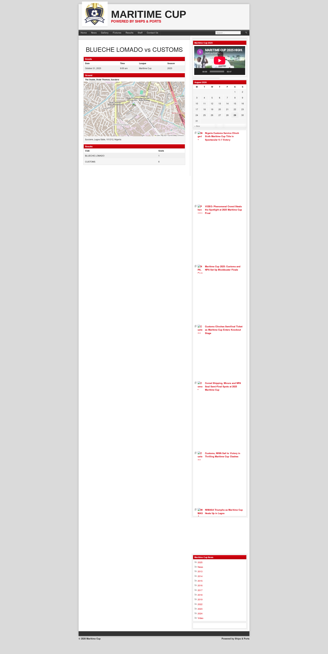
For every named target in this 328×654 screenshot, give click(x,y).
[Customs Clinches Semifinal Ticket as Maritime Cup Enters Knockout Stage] (200, 353)
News (94, 32)
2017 (200, 590)
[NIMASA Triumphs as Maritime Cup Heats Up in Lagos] (200, 531)
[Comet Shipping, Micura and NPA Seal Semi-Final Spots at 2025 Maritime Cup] (200, 416)
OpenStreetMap (172, 135)
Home (84, 32)
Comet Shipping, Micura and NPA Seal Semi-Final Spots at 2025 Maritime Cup (223, 386)
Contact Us (152, 32)
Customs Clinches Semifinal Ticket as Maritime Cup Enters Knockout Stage (223, 330)
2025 (200, 562)
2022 (200, 604)
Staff (140, 32)
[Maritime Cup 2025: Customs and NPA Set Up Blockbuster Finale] (200, 295)
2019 (200, 599)
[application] (219, 60)
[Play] (198, 71)
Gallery (104, 32)
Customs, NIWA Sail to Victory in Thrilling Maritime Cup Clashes (222, 455)
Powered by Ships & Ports (235, 638)
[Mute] (235, 71)
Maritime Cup (148, 14)
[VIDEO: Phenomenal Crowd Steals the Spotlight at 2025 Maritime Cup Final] (200, 235)
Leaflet (158, 135)
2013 (200, 571)
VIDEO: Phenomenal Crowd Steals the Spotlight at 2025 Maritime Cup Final (223, 210)
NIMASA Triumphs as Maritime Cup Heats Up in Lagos (224, 511)
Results (129, 32)
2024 (200, 613)
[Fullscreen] (240, 71)
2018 (200, 594)
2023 (200, 608)
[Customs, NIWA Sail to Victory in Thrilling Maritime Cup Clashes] (200, 480)
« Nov (197, 126)
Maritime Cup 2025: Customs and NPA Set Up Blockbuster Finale (222, 268)
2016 (200, 585)
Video (200, 618)
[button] (134, 105)
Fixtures (117, 32)
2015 (200, 580)
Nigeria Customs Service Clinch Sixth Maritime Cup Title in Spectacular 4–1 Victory (222, 136)
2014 (200, 576)
